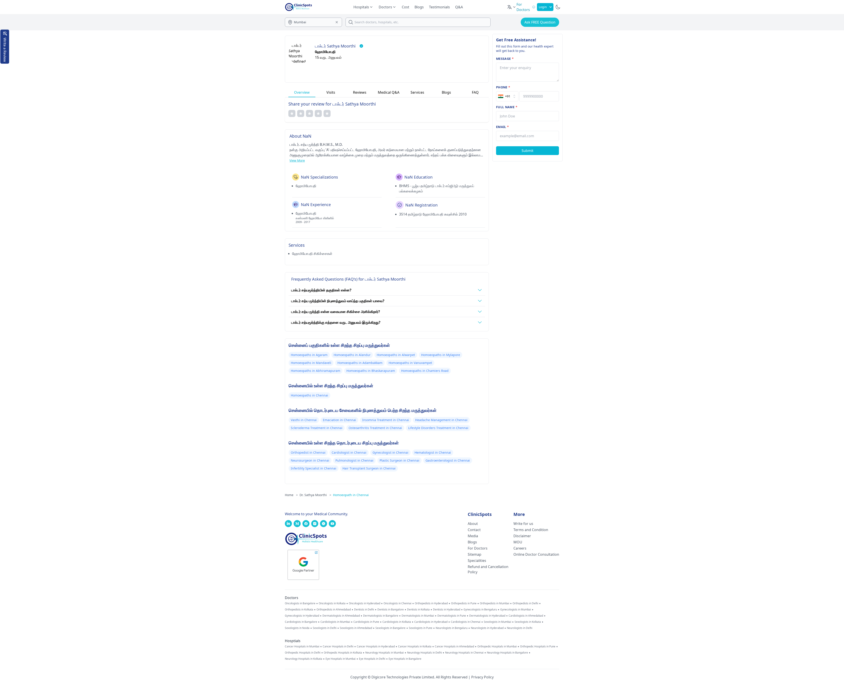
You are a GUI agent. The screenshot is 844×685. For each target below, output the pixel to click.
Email (502, 127)
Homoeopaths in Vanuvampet (410, 363)
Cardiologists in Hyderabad (430, 622)
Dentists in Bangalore (390, 609)
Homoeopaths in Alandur (352, 355)
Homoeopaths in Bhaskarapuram (370, 371)
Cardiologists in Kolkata (396, 622)
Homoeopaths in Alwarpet (396, 355)
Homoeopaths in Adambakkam (359, 363)
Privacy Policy (482, 677)
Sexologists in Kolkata (528, 622)
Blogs (419, 7)
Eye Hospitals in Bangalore (405, 659)
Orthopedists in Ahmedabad (333, 609)
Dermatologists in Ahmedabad (341, 615)
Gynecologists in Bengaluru (480, 609)
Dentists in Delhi (364, 609)
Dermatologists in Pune (451, 615)
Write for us (523, 523)
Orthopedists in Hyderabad (431, 603)
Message (505, 59)
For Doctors (477, 548)
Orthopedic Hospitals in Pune (537, 646)
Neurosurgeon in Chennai (310, 460)
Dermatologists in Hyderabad (487, 615)
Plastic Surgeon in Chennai (399, 460)
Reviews (359, 92)
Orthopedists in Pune (464, 603)
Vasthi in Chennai (304, 420)
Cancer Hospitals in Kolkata (414, 646)
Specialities (477, 560)
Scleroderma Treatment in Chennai (316, 428)
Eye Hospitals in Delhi (372, 659)
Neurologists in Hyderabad (487, 628)
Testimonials (439, 7)
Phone (503, 87)
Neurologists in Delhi (519, 628)
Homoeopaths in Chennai (309, 395)
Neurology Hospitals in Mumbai (384, 652)
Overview (302, 92)
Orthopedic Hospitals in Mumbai (497, 646)
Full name (506, 107)
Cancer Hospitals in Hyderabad (376, 646)
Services (417, 92)
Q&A (459, 7)
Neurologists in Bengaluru (451, 628)
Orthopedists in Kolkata (299, 609)
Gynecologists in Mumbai (515, 609)
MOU (517, 542)
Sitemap (474, 554)
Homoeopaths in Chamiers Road (425, 371)
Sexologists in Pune (420, 628)
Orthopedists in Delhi (525, 603)
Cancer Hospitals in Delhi (338, 646)
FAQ (475, 92)
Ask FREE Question (539, 22)
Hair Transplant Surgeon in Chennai (369, 468)
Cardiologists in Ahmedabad (526, 615)
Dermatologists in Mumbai (418, 615)
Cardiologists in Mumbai (335, 622)
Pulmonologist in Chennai (354, 460)
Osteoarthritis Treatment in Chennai (375, 428)
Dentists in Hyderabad (446, 609)
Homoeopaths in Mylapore (440, 355)
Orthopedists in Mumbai (494, 603)
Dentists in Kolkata (418, 609)
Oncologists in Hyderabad (364, 603)
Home (291, 495)
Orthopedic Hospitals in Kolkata (343, 652)
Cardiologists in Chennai (465, 622)
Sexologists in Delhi (325, 628)
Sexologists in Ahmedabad (356, 628)
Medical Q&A (388, 92)
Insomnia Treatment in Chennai (385, 420)
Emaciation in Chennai (339, 420)
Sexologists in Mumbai (497, 622)
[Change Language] (512, 7)
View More (297, 160)
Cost (405, 7)
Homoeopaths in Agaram (309, 355)
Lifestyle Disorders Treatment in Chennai (438, 428)
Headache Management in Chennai (441, 420)
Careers (519, 548)
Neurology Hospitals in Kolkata (303, 659)
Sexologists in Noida (297, 628)
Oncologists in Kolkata (332, 603)
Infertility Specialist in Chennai (313, 468)
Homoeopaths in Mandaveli (311, 363)
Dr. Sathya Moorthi (315, 495)
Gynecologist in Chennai (390, 452)
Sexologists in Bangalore (390, 628)
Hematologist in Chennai (433, 452)
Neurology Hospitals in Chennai (464, 652)
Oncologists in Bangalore (300, 603)
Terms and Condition (530, 529)
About (473, 523)
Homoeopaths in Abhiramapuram (315, 371)
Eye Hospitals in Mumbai (341, 659)
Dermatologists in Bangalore (380, 615)
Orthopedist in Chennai (308, 452)
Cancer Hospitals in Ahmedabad (454, 646)
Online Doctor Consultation (536, 554)
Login (543, 7)
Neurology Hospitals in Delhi (424, 652)
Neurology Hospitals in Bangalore (507, 652)
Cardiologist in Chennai (349, 452)
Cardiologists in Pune (366, 622)
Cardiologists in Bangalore (301, 622)
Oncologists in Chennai (397, 603)
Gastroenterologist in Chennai (448, 460)
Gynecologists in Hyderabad (302, 615)
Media (473, 535)
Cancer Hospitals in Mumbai (302, 646)
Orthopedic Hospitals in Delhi (302, 652)
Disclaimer (522, 535)
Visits (330, 92)
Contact (474, 529)
